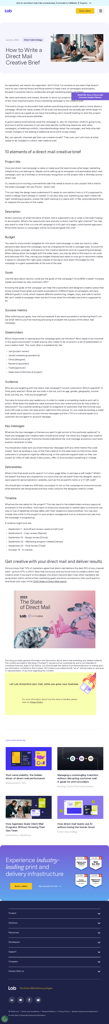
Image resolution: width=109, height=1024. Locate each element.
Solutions (13, 923)
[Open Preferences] (4, 1019)
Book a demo (85, 11)
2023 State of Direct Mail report (50, 581)
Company (13, 961)
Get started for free (48, 886)
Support (12, 951)
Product (12, 913)
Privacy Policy (36, 702)
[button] (100, 10)
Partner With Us (16, 971)
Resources (14, 932)
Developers (14, 942)
